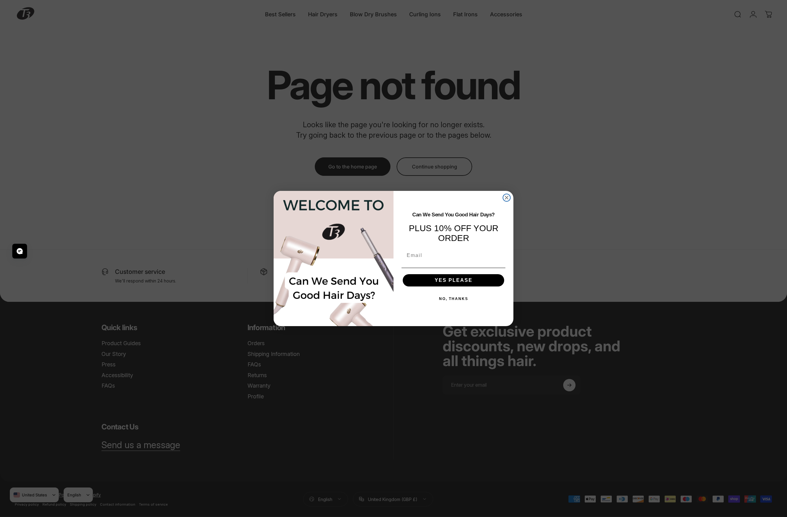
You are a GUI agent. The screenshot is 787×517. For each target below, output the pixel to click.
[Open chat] (19, 251)
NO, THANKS (453, 299)
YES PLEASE (454, 280)
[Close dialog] (506, 197)
